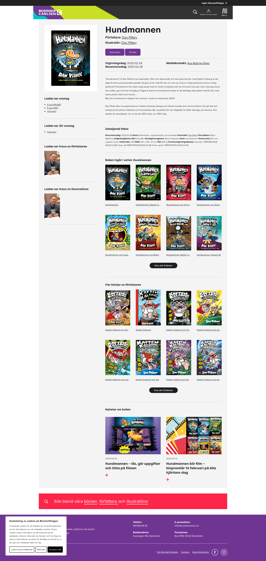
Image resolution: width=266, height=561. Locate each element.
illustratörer (137, 501)
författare (108, 501)
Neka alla (41, 549)
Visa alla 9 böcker (163, 265)
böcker (90, 501)
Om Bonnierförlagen (167, 552)
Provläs (132, 52)
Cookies (185, 552)
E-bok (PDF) (52, 108)
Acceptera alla (55, 549)
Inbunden (51, 111)
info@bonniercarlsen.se (187, 526)
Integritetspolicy (200, 552)
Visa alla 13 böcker (163, 390)
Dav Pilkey (129, 37)
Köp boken (115, 52)
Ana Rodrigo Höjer (198, 63)
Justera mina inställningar (22, 549)
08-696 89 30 (140, 526)
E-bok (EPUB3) (54, 104)
